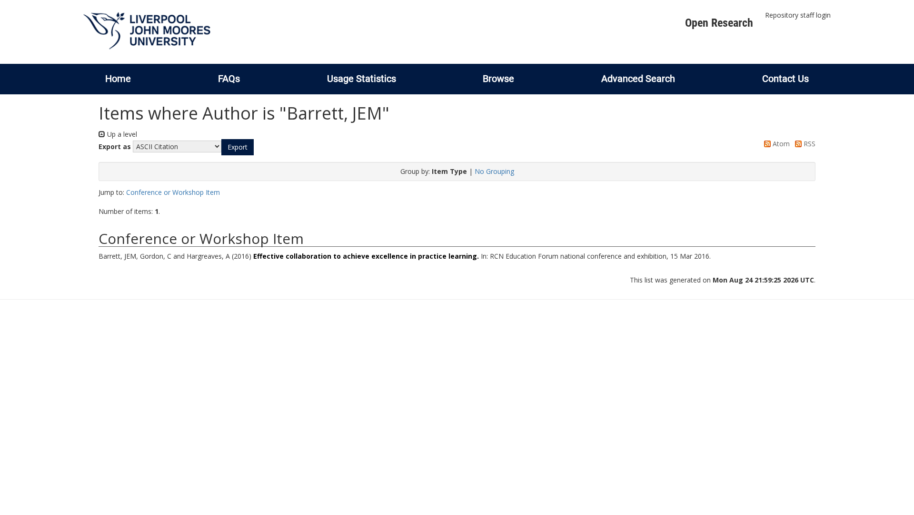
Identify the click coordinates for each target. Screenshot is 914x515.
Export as (115, 146)
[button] (237, 147)
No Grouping (494, 171)
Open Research (719, 23)
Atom (780, 143)
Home (118, 78)
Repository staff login (798, 15)
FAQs (229, 78)
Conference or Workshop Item (173, 192)
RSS (808, 143)
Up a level (121, 134)
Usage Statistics (361, 78)
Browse (498, 78)
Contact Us (785, 78)
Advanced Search (638, 78)
